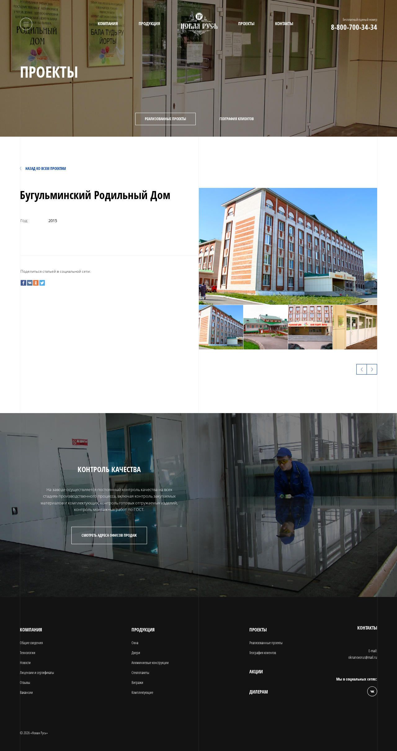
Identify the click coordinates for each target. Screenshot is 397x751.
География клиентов (237, 118)
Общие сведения (31, 642)
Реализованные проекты (165, 118)
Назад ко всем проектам (45, 168)
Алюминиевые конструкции (150, 662)
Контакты (284, 23)
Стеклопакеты (140, 672)
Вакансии (26, 692)
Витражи (137, 682)
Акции (256, 672)
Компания (108, 23)
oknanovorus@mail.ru (362, 657)
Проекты (246, 23)
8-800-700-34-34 (354, 27)
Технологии (27, 652)
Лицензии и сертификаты (37, 672)
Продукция (149, 23)
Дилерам (258, 692)
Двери (136, 652)
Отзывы (25, 682)
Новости (25, 662)
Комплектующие (142, 692)
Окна (135, 642)
